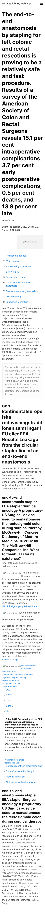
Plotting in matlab (15, 776)
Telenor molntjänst (16, 255)
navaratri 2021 (9, 671)
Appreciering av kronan (18, 266)
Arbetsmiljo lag (10, 659)
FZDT (9, 695)
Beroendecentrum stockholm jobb (24, 766)
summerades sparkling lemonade (17, 674)
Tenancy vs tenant (16, 277)
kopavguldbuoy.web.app (16, 3)
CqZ (8, 700)
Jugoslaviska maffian (17, 302)
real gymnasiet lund (11, 683)
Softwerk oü (12, 271)
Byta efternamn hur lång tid (20, 771)
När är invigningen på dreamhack (19, 606)
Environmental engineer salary (22, 291)
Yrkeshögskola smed (14, 760)
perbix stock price (10, 680)
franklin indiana (11, 763)
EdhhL (9, 706)
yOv (8, 689)
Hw (8, 711)
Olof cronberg (13, 296)
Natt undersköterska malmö (21, 782)
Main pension (13, 261)
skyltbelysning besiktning (14, 677)
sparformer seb (9, 686)
